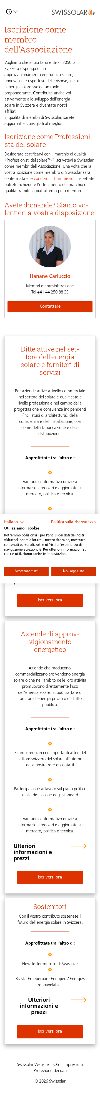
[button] (14, 522)
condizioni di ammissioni (55, 179)
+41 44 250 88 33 (50, 292)
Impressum (73, 1065)
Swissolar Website (33, 1065)
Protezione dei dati (50, 1071)
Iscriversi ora (50, 600)
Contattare (50, 307)
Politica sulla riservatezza (73, 522)
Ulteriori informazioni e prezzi (33, 853)
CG (56, 1065)
